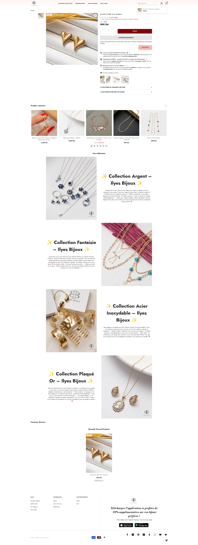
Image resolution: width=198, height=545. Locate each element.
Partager (95, 15)
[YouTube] (160, 534)
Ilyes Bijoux (37, 537)
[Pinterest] (138, 534)
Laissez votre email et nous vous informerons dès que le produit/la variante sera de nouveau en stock (126, 42)
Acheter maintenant (126, 38)
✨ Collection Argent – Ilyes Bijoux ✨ (126, 179)
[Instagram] (132, 534)
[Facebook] (127, 534)
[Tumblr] (149, 534)
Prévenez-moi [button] (99, 480)
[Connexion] (161, 3)
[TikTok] (143, 534)
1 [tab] (91, 146)
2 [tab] (94, 146)
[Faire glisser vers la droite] (165, 105)
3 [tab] (97, 146)
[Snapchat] (154, 534)
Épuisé (135, 31)
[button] (66, 3)
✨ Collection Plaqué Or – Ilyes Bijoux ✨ (71, 377)
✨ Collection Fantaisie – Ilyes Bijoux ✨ (71, 246)
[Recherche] (147, 3)
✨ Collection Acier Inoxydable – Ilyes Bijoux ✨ (127, 313)
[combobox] (149, 3)
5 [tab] (103, 146)
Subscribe (145, 47)
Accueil (32, 10)
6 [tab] (106, 146)
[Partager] (95, 15)
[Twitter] (165, 534)
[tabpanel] (44, 127)
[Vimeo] (166, 540)
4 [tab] (100, 146)
